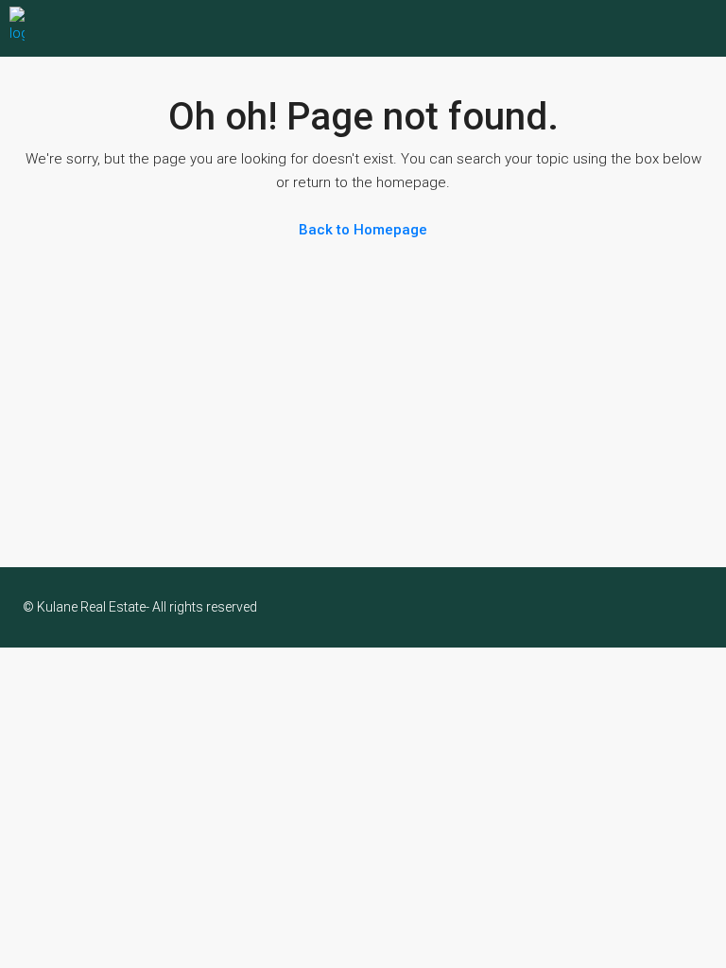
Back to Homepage (363, 229)
